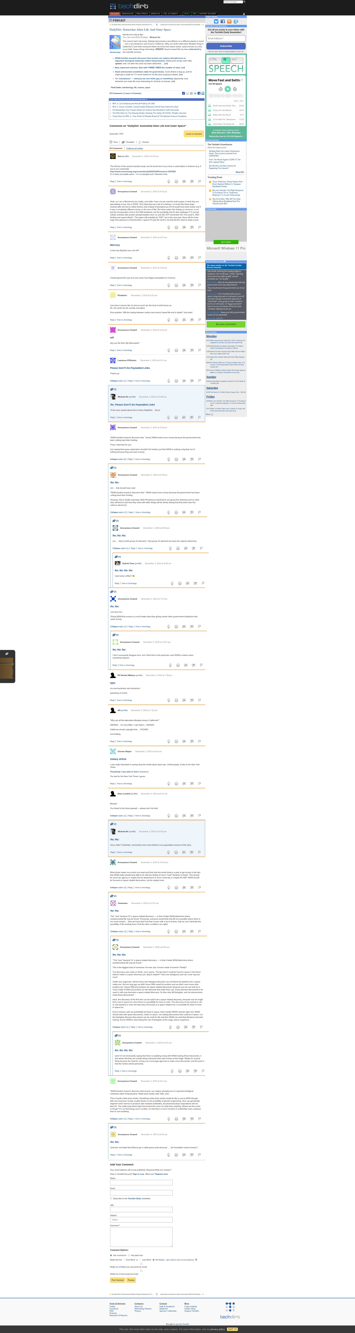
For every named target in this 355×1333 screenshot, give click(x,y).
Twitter (112, 1306)
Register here (161, 1174)
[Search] (245, 2)
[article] (219, 318)
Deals (187, 14)
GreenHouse (128, 14)
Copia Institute (190, 1306)
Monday (211, 336)
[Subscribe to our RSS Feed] (229, 21)
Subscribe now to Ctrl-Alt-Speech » (226, 136)
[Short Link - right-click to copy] (183, 93)
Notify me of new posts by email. (124, 1274)
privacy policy (230, 51)
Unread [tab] (145, 142)
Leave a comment (194, 134)
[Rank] (210, 182)
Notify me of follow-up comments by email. (128, 1267)
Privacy (138, 1311)
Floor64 (185, 1324)
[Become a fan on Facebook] (223, 21)
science (141, 88)
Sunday (211, 376)
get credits (170, 1260)
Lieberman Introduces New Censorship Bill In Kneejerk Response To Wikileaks (188, 24)
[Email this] (187, 93)
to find (134, 772)
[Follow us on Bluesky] (216, 21)
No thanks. (160, 1260)
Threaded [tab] (129, 142)
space (147, 88)
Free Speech (142, 14)
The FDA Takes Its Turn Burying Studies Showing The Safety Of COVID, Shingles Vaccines (149, 113)
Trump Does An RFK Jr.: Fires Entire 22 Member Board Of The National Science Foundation (149, 116)
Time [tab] (115, 142)
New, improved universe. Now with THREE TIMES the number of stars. (148, 67)
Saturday (212, 387)
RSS (121, 134)
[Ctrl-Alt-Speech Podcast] (226, 64)
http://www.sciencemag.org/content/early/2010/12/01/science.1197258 (143, 171)
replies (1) (118, 381)
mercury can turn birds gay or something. (153, 78)
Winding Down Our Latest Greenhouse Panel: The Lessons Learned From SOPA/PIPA (224, 153)
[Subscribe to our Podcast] (236, 21)
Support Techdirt (207, 14)
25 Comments (116, 93)
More (208, 414)
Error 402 (155, 14)
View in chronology (124, 181)
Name (112, 1178)
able (129, 772)
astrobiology (127, 88)
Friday (210, 396)
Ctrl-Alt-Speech (170, 14)
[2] (113, 389)
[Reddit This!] (191, 93)
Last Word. (147, 1260)
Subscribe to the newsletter (131, 1198)
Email (112, 1188)
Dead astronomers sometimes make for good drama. (139, 72)
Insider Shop (190, 1309)
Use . (120, 1255)
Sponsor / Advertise (168, 1311)
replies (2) (118, 512)
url (166, 63)
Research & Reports (118, 1315)
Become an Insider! (226, 324)
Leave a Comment (132, 93)
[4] (118, 557)
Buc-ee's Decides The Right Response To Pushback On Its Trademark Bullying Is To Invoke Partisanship (227, 192)
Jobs (194, 14)
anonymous (124, 78)
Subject (113, 1215)
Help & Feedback (167, 1306)
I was (123, 772)
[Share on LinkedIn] (202, 93)
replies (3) (118, 888)
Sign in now (138, 1174)
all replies (134, 148)
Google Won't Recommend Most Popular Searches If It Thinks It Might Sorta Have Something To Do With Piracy (152, 24)
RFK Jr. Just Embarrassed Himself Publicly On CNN (133, 104)
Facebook (114, 1309)
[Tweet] (195, 93)
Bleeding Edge (115, 52)
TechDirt (115, 14)
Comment (115, 1225)
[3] (116, 521)
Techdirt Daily (134, 1198)
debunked (194, 49)
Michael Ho (155, 37)
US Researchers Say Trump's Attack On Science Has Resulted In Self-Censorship (145, 110)
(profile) (125, 156)
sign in (179, 1260)
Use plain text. (137, 1255)
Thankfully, (115, 772)
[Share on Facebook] (199, 93)
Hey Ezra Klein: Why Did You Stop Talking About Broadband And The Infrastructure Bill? (226, 201)
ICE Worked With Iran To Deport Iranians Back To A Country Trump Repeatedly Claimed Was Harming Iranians (227, 365)
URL (112, 1205)
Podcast (113, 1313)
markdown (121, 1255)
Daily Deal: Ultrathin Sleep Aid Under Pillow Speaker (227, 357)
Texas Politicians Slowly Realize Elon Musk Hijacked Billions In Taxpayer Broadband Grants (227, 184)
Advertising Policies (143, 1309)
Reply (112, 181)
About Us (139, 1306)
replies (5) (118, 459)
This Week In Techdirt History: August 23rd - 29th (227, 392)
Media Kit (163, 1309)
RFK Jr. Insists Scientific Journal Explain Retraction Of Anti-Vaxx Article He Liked (145, 107)
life (135, 88)
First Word (130, 1260)
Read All (240, 172)
